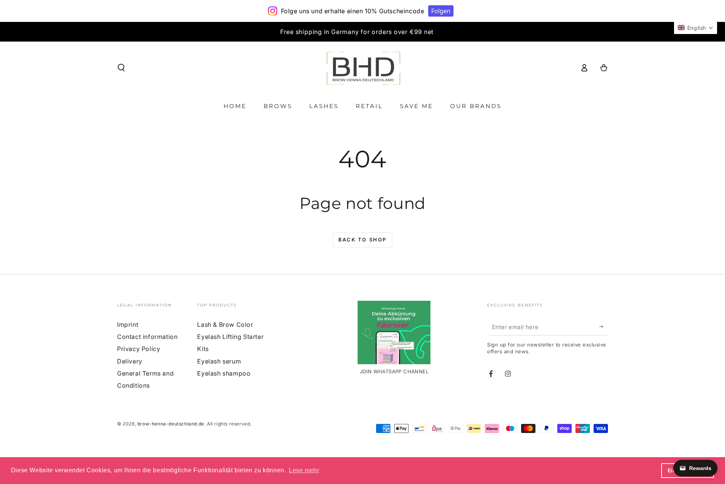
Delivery (129, 361)
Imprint (127, 324)
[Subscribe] (603, 327)
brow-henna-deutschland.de (170, 424)
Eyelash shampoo (223, 373)
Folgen (440, 11)
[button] (121, 67)
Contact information (147, 336)
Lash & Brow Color (225, 324)
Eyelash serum (219, 361)
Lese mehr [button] (304, 470)
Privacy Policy (138, 349)
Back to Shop (362, 240)
